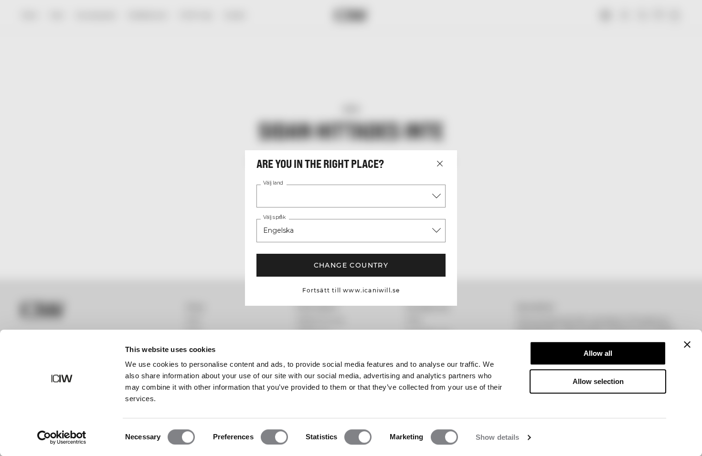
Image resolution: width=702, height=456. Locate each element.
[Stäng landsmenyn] (440, 163)
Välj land (273, 183)
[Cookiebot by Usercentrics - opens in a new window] (62, 437)
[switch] (274, 437)
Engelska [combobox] (278, 230)
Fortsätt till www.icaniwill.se (351, 290)
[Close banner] (687, 344)
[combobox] (351, 196)
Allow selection (598, 381)
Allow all (598, 353)
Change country (351, 265)
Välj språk (274, 217)
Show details (497, 437)
